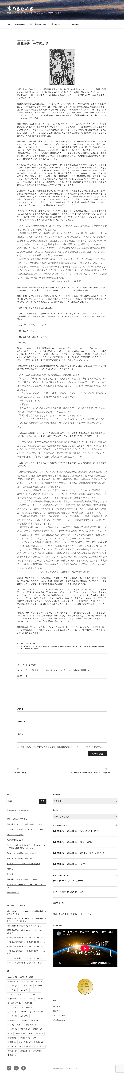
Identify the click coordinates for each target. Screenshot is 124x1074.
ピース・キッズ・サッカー (19, 1012)
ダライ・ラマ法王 (16, 994)
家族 (22, 643)
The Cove (13, 981)
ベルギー (38, 1012)
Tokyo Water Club (28, 646)
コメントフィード (60, 1015)
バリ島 (28, 1003)
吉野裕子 (12, 1029)
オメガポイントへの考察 (68, 880)
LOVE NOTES (26, 977)
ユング (24, 1016)
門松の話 (10, 869)
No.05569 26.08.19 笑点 (69, 863)
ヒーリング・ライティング (61, 875)
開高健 (12, 1055)
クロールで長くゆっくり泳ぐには (19, 858)
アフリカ (12, 986)
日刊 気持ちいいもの (38, 24)
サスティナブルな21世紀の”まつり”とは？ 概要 (25, 829)
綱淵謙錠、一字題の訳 (15, 835)
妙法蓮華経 (53, 646)
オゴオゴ (23, 990)
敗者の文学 (68, 646)
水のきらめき (20, 8)
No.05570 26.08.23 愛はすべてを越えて (79, 852)
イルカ (39, 986)
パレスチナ (13, 1007)
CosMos (12, 977)
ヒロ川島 (27, 1007)
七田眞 (34, 1020)
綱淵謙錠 (101, 646)
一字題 (38, 646)
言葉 (34, 643)
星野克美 (20, 1033)
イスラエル (26, 986)
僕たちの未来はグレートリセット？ (75, 913)
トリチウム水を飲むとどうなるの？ (20, 937)
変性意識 (25, 1029)
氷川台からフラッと (59, 24)
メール (21, 722)
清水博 (12, 1042)
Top (8, 24)
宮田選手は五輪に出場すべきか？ (19, 926)
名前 (20, 709)
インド (12, 990)
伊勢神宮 (31, 1025)
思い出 (27, 643)
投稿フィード (58, 1011)
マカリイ (12, 1016)
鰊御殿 (36, 648)
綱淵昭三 (94, 646)
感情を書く (60, 902)
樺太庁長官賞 (84, 646)
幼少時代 (61, 646)
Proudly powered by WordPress (65, 1068)
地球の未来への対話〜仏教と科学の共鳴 (22, 879)
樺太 (77, 646)
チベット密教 (33, 994)
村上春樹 (12, 1038)
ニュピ (40, 999)
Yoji (33, 40)
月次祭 (39, 1033)
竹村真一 (12, 1051)
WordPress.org (59, 1020)
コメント (22, 676)
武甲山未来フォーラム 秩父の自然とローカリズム (26, 824)
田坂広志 (28, 1046)
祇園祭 (40, 1046)
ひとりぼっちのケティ (32, 981)
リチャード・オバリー (17, 1020)
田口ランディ (14, 1046)
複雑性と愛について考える (17, 819)
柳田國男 (25, 1038)
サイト (20, 734)
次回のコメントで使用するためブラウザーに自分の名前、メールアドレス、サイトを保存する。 (62, 747)
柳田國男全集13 (13, 892)
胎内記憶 (25, 1051)
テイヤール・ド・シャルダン (20, 999)
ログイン (56, 1006)
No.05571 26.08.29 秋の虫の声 (73, 841)
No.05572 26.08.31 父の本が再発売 (76, 830)
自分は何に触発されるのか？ (71, 891)
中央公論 (43, 646)
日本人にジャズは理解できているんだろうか (23, 853)
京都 (20, 1025)
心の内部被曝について (15, 840)
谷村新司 (38, 1051)
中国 (11, 1025)
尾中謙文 (38, 1029)
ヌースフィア (14, 1003)
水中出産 (10, 874)
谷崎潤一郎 (26, 648)
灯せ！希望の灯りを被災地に (31, 1042)
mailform (75, 24)
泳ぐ (36, 1038)
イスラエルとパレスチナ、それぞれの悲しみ (23, 864)
